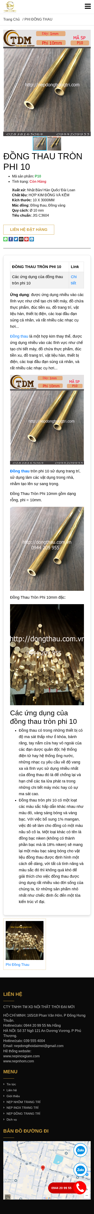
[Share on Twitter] (16, 239)
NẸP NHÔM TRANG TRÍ (23, 1102)
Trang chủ (11, 19)
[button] (86, 33)
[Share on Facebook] (11, 239)
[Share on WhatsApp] (5, 239)
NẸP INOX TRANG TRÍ (22, 1107)
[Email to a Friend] (21, 239)
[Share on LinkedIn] (32, 239)
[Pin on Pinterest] (26, 239)
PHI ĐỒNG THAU (38, 19)
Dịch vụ (12, 1119)
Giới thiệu (13, 1096)
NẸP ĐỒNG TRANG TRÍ (23, 1113)
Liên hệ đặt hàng (28, 229)
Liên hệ (12, 1090)
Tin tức (11, 1084)
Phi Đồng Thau (17, 965)
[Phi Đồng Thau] (25, 940)
